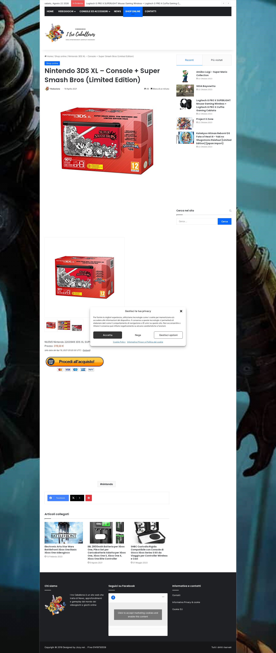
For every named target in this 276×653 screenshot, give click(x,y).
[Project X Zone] (185, 123)
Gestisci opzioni (168, 335)
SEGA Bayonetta (205, 86)
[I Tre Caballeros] (70, 33)
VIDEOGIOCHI (65, 11)
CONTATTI (150, 11)
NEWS (117, 11)
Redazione (55, 89)
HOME (50, 11)
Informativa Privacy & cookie (186, 602)
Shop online (61, 56)
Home (49, 56)
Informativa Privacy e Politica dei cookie (145, 342)
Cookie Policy (119, 342)
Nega (138, 335)
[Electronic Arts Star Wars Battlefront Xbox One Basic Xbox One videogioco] (64, 533)
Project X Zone (204, 119)
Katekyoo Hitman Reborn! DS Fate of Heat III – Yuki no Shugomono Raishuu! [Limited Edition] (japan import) (213, 138)
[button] (181, 311)
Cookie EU (177, 609)
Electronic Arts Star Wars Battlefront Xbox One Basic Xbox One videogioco (61, 549)
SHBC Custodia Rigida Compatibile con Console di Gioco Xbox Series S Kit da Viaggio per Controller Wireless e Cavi (149, 552)
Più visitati (217, 60)
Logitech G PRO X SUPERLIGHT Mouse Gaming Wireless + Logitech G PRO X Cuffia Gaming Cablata (135, 3)
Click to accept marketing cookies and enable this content (138, 614)
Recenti (189, 60)
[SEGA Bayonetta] (185, 91)
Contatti (176, 595)
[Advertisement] (170, 33)
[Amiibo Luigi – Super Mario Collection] (185, 76)
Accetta (107, 335)
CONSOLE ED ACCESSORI (94, 11)
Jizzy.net (80, 647)
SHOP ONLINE (132, 11)
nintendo (107, 484)
